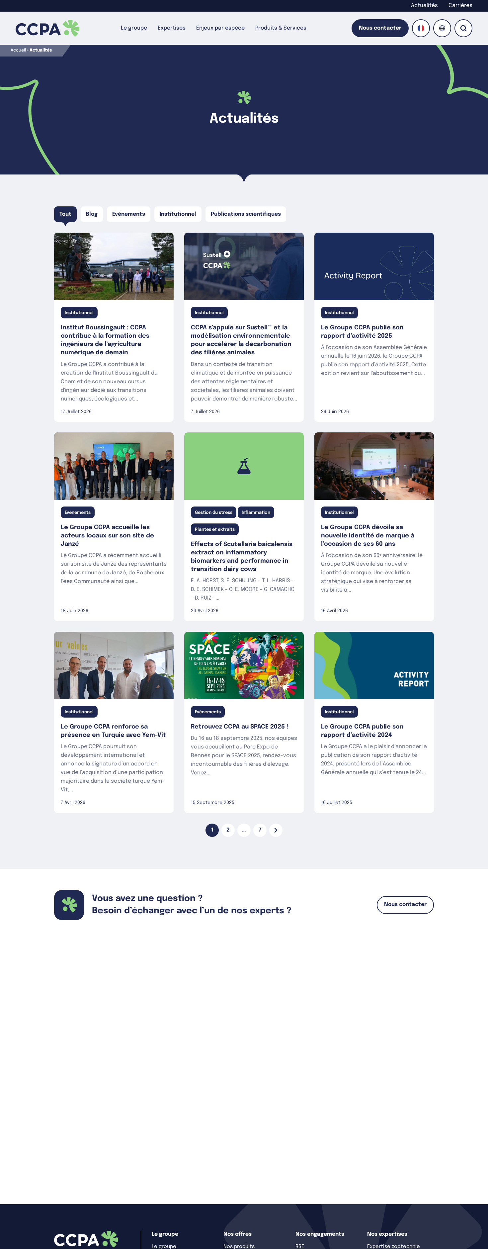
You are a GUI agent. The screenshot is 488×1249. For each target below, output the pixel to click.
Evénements (128, 214)
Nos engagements (319, 1234)
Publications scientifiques (246, 214)
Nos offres (237, 1234)
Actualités (424, 5)
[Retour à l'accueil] (47, 28)
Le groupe (134, 28)
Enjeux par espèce (220, 28)
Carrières (460, 5)
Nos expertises (387, 1234)
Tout (65, 214)
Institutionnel (178, 214)
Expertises (172, 28)
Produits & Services (280, 28)
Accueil (18, 50)
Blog (92, 214)
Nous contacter (380, 28)
